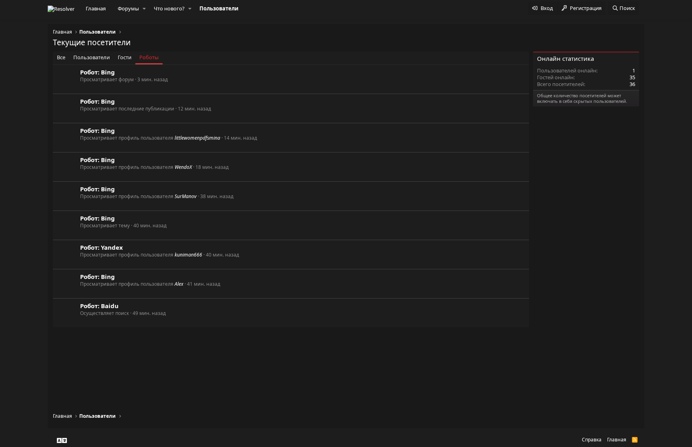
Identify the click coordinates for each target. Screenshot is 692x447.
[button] (144, 8)
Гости (124, 57)
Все (61, 57)
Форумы (128, 8)
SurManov (186, 196)
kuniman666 (188, 254)
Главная (96, 8)
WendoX (183, 167)
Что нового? (169, 8)
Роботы (149, 57)
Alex (179, 284)
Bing (108, 72)
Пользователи (218, 8)
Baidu (110, 306)
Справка (591, 439)
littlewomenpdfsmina (197, 137)
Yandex (112, 247)
